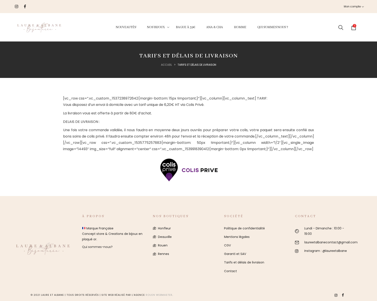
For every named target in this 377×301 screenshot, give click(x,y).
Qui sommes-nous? (97, 247)
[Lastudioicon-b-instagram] (335, 295)
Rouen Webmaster (159, 295)
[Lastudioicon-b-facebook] (342, 295)
